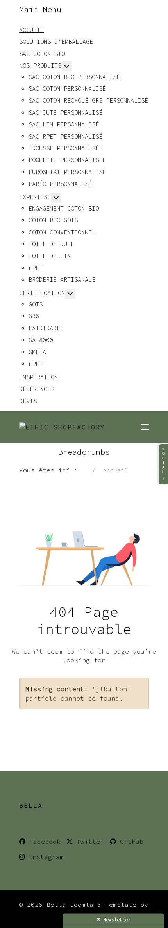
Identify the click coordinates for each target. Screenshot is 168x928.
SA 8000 (41, 340)
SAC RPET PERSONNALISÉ (65, 136)
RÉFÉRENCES (36, 389)
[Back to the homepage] (62, 427)
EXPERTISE (35, 197)
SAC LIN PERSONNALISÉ (64, 124)
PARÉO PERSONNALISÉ (60, 183)
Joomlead (34, 914)
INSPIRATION (38, 377)
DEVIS (28, 401)
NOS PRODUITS (40, 65)
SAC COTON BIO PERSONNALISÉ (74, 77)
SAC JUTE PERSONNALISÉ (65, 112)
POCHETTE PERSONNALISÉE (67, 160)
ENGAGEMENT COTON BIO (64, 208)
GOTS (36, 304)
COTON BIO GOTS (53, 220)
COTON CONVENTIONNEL (62, 232)
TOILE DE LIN (50, 255)
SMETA (37, 352)
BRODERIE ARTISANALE (62, 279)
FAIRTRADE (44, 328)
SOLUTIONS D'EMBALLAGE (56, 41)
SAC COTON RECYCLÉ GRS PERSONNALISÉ (88, 100)
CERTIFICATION (42, 293)
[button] (145, 427)
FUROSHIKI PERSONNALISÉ (67, 172)
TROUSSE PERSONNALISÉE (65, 148)
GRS (34, 316)
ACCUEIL (31, 30)
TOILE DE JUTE (51, 244)
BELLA (31, 805)
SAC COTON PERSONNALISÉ (67, 88)
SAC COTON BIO (42, 54)
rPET (36, 268)
